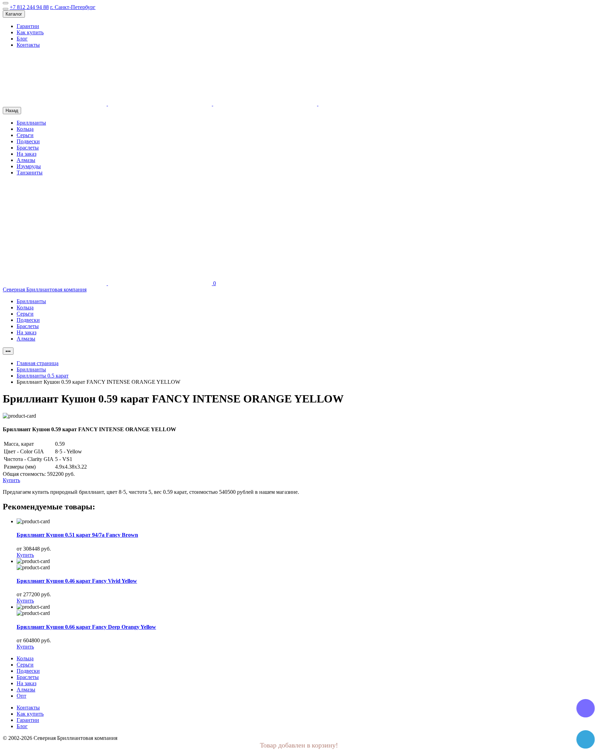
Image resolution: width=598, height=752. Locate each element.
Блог (22, 39)
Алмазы (26, 160)
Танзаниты (30, 172)
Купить (25, 555)
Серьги (25, 135)
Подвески (28, 141)
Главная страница (37, 363)
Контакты (28, 45)
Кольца (25, 129)
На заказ (26, 154)
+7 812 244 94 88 (29, 7)
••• (8, 351)
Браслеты (28, 148)
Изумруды (29, 166)
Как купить (30, 32)
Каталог (14, 14)
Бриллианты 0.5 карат (43, 376)
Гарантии (28, 26)
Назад (12, 110)
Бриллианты (31, 123)
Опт (21, 696)
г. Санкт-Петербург (73, 7)
